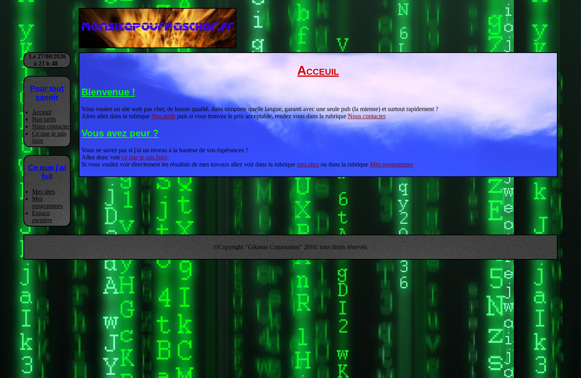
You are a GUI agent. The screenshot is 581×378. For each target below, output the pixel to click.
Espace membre (42, 216)
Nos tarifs (44, 119)
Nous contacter (51, 126)
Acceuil (41, 112)
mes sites (308, 164)
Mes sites (43, 191)
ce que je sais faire (144, 157)
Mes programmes (47, 202)
